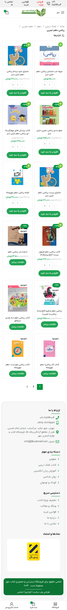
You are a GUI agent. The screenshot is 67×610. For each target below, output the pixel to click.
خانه (62, 26)
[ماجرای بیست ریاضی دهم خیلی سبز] (49, 177)
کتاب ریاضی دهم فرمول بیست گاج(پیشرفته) (49, 253)
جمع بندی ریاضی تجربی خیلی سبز (49, 132)
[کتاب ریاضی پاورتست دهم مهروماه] (17, 348)
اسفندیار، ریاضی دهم (17, 252)
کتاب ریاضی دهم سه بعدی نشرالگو (17, 319)
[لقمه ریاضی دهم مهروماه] (17, 177)
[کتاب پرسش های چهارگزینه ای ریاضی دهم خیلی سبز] (17, 115)
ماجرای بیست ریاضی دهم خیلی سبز (49, 194)
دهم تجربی (27, 26)
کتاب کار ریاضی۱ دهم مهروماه (49, 366)
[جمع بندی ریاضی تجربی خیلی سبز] (49, 115)
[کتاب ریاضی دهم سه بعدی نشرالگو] (17, 298)
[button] (49, 93)
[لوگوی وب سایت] (33, 12)
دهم (39, 26)
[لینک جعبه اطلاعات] (55, 3)
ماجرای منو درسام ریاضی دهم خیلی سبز (18, 73)
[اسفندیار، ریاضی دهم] (17, 236)
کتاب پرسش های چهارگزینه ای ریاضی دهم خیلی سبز (17, 132)
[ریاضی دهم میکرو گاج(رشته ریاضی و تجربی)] (49, 295)
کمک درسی (50, 26)
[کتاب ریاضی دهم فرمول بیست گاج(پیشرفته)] (49, 236)
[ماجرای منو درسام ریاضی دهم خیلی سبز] (17, 55)
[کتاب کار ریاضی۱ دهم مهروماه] (49, 348)
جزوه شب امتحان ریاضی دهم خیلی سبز (49, 73)
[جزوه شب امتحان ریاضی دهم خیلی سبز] (49, 55)
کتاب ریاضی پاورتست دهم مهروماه (18, 366)
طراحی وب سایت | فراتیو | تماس (33, 592)
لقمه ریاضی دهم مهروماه (17, 192)
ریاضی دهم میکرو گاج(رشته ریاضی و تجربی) (49, 312)
